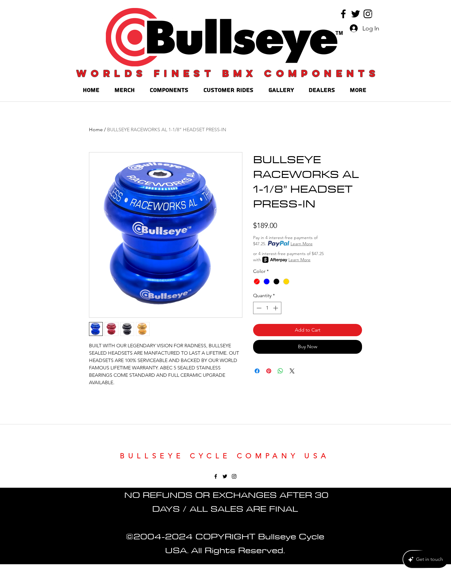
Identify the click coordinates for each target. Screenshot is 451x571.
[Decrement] (258, 308)
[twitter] (355, 14)
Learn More (302, 243)
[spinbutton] (267, 308)
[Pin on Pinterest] (268, 371)
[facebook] (343, 14)
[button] (372, 14)
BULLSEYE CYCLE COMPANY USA (225, 456)
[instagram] (368, 14)
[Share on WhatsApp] (280, 371)
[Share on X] (292, 371)
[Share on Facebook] (257, 371)
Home (96, 129)
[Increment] (276, 308)
